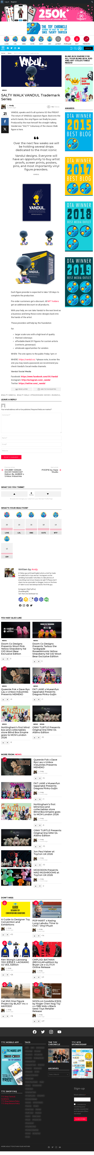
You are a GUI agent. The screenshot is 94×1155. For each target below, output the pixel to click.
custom (29, 1054)
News (4, 640)
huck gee (30, 1078)
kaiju (28, 1085)
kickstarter (37, 1085)
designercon (39, 1058)
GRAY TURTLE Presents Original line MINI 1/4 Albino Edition (46, 730)
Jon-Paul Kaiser (32, 1082)
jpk (42, 1082)
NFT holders (53, 301)
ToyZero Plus (31, 1126)
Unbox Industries (32, 1130)
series (39, 1109)
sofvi (28, 1116)
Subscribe (80, 1119)
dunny (42, 1065)
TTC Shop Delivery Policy (10, 1101)
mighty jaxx (31, 1096)
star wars (37, 1116)
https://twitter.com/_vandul (32, 383)
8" (33, 1048)
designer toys (31, 1065)
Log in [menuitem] (7, 2)
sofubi (39, 1113)
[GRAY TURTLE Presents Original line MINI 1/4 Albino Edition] (46, 714)
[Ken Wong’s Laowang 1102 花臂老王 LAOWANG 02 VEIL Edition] (15, 949)
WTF (41, 44)
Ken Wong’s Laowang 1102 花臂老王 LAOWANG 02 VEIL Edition (15, 962)
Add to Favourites (48, 389)
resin (36, 1106)
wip (28, 1137)
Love (7, 44)
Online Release (32, 1099)
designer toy (31, 1061)
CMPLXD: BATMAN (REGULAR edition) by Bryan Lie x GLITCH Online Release (45, 963)
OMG (24, 44)
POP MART (38, 1102)
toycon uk (37, 1120)
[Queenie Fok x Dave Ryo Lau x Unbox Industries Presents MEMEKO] (15, 676)
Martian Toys (31, 1092)
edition (29, 1068)
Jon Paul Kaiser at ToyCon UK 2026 (44, 852)
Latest (58, 44)
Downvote (48, 494)
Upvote (14, 494)
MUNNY (41, 1096)
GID (37, 1072)
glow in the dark (32, 1075)
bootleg (29, 1051)
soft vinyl (30, 1113)
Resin (42, 724)
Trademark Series (41, 395)
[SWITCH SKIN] (71, 48)
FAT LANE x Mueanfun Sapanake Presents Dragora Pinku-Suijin (45, 692)
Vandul (56, 395)
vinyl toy (37, 1133)
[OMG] (41, 943)
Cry (49, 44)
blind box (41, 1048)
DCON (29, 1058)
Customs (39, 1054)
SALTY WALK (24, 395)
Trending (86, 44)
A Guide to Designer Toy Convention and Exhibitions (15, 922)
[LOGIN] (80, 48)
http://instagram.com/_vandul (36, 380)
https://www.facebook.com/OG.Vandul (39, 376)
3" (27, 1048)
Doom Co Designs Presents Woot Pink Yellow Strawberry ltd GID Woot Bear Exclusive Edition (13, 648)
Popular (67, 44)
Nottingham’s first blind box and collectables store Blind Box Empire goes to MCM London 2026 (15, 732)
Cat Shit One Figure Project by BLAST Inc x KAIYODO (14, 1004)
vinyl (28, 1133)
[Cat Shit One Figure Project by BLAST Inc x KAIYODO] (15, 991)
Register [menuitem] (14, 2)
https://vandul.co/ (27, 359)
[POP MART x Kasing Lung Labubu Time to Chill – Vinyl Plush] (46, 910)
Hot (77, 44)
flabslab (29, 1072)
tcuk (28, 1120)
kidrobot (30, 1089)
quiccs (29, 1106)
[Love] (41, 903)
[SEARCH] (75, 48)
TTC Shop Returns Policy (10, 1103)
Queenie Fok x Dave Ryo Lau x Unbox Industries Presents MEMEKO (15, 692)
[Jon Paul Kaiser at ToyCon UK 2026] (16, 858)
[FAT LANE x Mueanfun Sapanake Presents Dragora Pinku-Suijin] (46, 676)
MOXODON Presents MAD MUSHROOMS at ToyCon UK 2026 (46, 872)
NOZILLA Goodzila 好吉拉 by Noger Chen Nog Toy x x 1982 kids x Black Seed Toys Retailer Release (46, 1006)
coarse (38, 1051)
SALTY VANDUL (9, 395)
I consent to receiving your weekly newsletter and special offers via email (81, 1109)
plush (29, 1102)
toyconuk (30, 1123)
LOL (15, 44)
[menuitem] (2, 2)
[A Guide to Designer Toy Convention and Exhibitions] (15, 909)
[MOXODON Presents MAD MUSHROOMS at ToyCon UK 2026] (16, 877)
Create (88, 48)
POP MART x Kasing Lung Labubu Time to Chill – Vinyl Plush (45, 923)
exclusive (38, 1068)
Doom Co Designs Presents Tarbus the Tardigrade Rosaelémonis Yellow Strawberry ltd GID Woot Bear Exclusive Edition (46, 650)
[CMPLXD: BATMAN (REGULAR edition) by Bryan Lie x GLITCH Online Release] (46, 949)
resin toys (30, 1109)
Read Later (23, 389)
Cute (32, 44)
